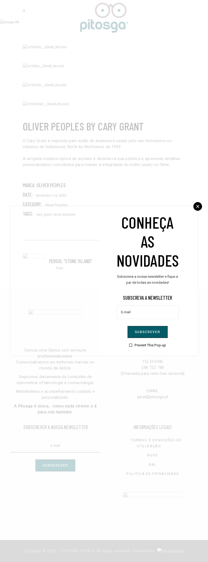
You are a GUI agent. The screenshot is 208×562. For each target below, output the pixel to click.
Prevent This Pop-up (150, 345)
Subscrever (147, 332)
